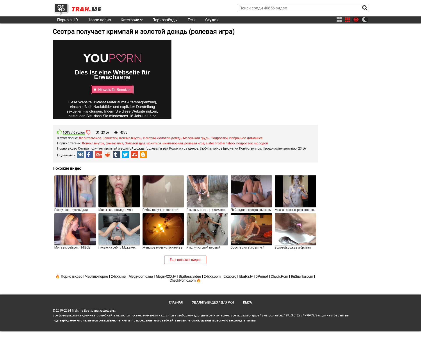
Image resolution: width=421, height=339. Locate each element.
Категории (130, 20)
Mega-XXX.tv (166, 276)
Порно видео (71, 276)
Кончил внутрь (130, 138)
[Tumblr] (116, 154)
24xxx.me (118, 276)
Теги (191, 20)
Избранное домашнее (246, 138)
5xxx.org (229, 276)
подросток (244, 143)
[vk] (80, 154)
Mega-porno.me (140, 276)
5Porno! (262, 276)
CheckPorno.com (183, 280)
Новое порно (99, 20)
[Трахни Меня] (80, 8)
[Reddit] (107, 154)
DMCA (247, 302)
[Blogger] (143, 154)
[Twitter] (125, 154)
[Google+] (98, 154)
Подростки (219, 138)
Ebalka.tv (246, 276)
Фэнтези (149, 138)
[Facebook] (89, 154)
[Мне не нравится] (88, 132)
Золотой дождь (169, 138)
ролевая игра (194, 143)
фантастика (114, 143)
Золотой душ (135, 143)
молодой (261, 143)
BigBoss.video (190, 276)
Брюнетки (110, 138)
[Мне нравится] (59, 132)
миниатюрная (172, 143)
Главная (176, 302)
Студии (212, 20)
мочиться (153, 143)
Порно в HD (67, 20)
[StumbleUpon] (134, 154)
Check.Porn (279, 276)
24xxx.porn (212, 276)
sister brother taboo (220, 143)
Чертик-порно (96, 276)
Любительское (90, 138)
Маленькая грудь (196, 138)
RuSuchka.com (302, 276)
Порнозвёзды (165, 20)
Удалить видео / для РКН (213, 302)
